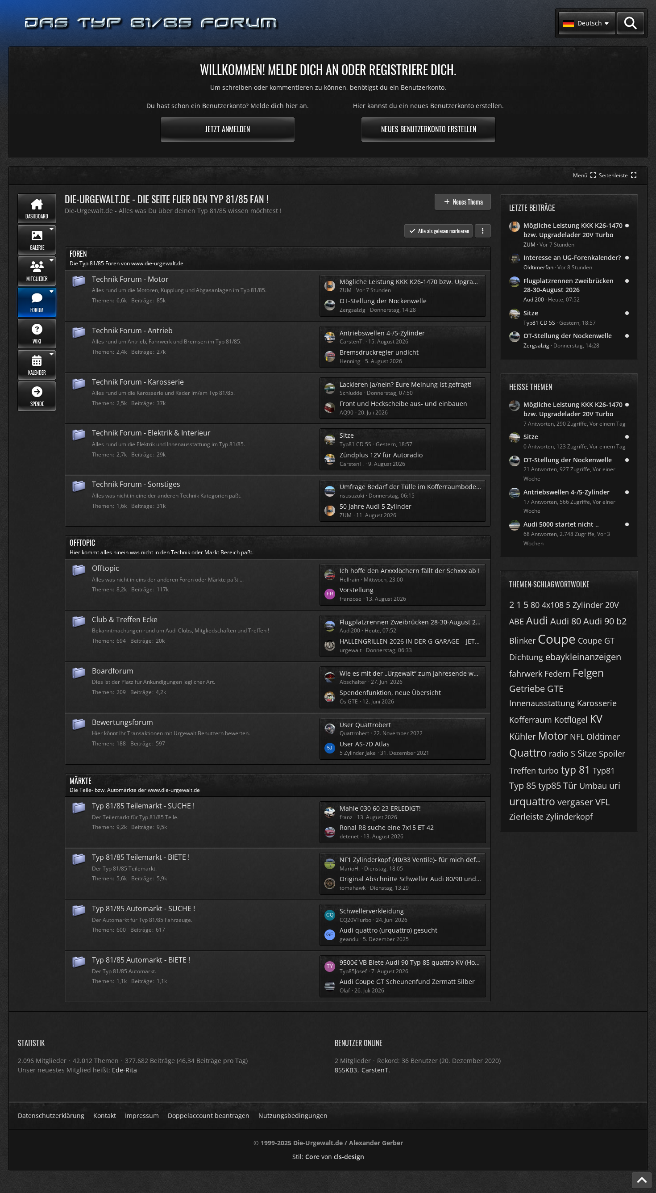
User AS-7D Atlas (365, 744)
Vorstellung (357, 590)
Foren (78, 253)
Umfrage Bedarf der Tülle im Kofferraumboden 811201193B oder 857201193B (410, 486)
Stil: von (328, 1156)
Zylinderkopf (569, 816)
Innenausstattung (542, 703)
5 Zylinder (584, 604)
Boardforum (112, 671)
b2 (621, 621)
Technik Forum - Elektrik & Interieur (151, 433)
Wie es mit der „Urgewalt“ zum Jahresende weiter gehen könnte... (410, 673)
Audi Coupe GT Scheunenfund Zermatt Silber (407, 981)
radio (559, 753)
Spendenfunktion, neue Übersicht (390, 692)
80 (535, 604)
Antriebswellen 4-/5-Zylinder (382, 333)
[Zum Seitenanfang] (642, 1180)
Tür (570, 785)
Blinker (522, 640)
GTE (555, 688)
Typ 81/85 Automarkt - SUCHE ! (143, 908)
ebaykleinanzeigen (583, 657)
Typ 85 (522, 785)
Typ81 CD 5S (539, 323)
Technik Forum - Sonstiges (136, 484)
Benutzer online (358, 1043)
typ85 (549, 785)
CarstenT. (375, 1070)
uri (614, 785)
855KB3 (346, 1070)
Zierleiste (526, 816)
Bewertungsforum (122, 722)
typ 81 (575, 769)
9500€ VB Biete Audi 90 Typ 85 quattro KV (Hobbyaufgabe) (410, 962)
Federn (557, 673)
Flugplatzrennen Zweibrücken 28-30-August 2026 (410, 622)
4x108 (553, 604)
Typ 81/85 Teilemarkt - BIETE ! (141, 857)
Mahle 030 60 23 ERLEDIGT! (380, 808)
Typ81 (604, 770)
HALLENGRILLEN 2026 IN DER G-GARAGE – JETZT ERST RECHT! (410, 641)
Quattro (528, 752)
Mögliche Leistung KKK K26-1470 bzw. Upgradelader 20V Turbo (410, 281)
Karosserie (597, 703)
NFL (577, 736)
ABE (516, 621)
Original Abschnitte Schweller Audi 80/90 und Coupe (410, 879)
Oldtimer (603, 736)
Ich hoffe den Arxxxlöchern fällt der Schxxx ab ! (410, 570)
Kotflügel (571, 719)
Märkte (80, 780)
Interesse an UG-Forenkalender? (572, 257)
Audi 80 (565, 621)
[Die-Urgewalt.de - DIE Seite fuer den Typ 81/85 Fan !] (152, 23)
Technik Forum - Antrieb (132, 330)
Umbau (593, 785)
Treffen (522, 770)
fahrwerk (525, 673)
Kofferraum (530, 719)
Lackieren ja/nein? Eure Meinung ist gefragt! (406, 384)
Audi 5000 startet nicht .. (561, 524)
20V (612, 604)
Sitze (347, 435)
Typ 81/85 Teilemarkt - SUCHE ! (143, 806)
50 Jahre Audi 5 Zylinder (375, 506)
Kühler (522, 736)
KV (596, 719)
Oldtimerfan (538, 267)
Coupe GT (596, 640)
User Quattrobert (365, 724)
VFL (602, 802)
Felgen (588, 673)
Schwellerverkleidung (372, 911)
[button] (587, 23)
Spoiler (612, 753)
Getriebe (527, 688)
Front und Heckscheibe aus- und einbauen (403, 403)
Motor (553, 735)
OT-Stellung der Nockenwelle (383, 301)
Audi (537, 620)
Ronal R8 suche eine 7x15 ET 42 (387, 827)
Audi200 (533, 299)
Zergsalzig (536, 345)
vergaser (575, 802)
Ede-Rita (124, 1070)
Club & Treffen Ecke (125, 619)
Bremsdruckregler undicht (379, 352)
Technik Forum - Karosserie (138, 382)
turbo (548, 770)
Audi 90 (598, 621)
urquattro (532, 801)
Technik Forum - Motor (130, 279)
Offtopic (82, 542)
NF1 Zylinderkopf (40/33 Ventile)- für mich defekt (410, 859)
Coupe (557, 638)
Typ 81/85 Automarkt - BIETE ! (141, 960)
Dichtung (526, 657)
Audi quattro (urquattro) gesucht (388, 930)
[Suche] (630, 23)
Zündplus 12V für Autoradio (381, 455)
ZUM (529, 244)
